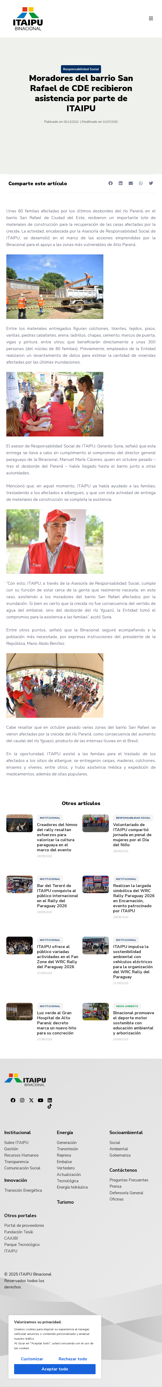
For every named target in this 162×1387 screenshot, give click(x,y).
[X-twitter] (31, 1100)
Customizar (32, 1359)
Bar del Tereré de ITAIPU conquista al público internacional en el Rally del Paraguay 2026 (57, 895)
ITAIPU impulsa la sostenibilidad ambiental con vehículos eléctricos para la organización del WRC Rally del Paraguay (133, 962)
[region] (54, 1347)
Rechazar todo (72, 1359)
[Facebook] (13, 1100)
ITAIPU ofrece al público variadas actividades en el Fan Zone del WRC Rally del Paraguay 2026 (57, 956)
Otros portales (20, 1215)
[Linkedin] (50, 1100)
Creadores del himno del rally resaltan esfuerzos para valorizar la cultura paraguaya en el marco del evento (57, 837)
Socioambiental (126, 1132)
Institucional (50, 818)
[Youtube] (40, 1100)
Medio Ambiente (127, 1006)
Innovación (15, 1180)
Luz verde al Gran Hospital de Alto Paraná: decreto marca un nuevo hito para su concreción (56, 1023)
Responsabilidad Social (81, 69)
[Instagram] (22, 1100)
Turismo (65, 1202)
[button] (151, 19)
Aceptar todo (55, 1369)
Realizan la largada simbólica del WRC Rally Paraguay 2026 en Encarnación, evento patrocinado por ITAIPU (134, 898)
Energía (65, 1132)
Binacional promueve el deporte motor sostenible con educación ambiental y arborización (133, 1023)
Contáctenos (123, 1170)
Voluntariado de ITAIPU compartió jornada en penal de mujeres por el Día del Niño (132, 835)
